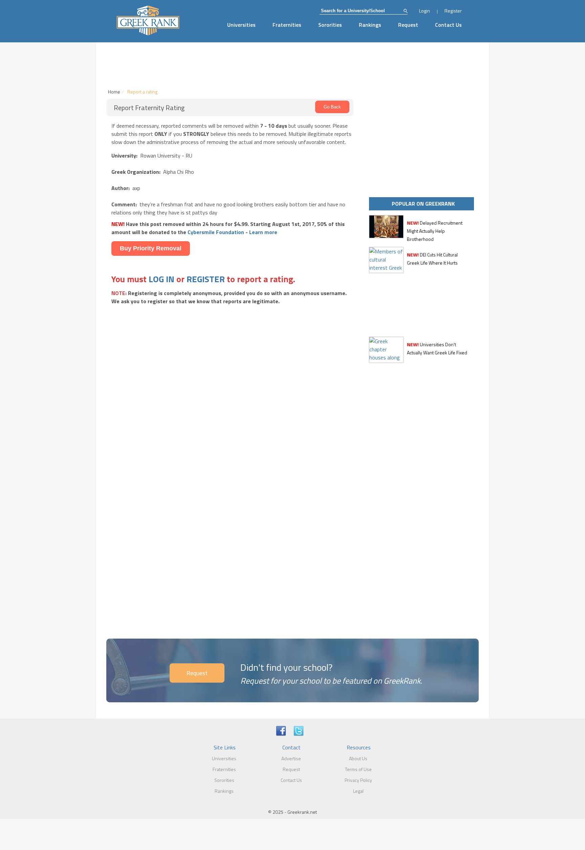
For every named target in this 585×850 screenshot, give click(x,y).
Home (114, 91)
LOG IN (161, 279)
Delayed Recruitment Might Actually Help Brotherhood (434, 231)
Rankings (370, 25)
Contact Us (448, 25)
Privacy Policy (358, 780)
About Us (358, 758)
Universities (241, 25)
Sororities (330, 25)
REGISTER (206, 279)
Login (424, 10)
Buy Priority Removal (150, 248)
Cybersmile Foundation (216, 232)
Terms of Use (358, 769)
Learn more (263, 232)
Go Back (332, 106)
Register (453, 10)
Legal (358, 790)
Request (408, 25)
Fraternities (287, 25)
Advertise (291, 758)
